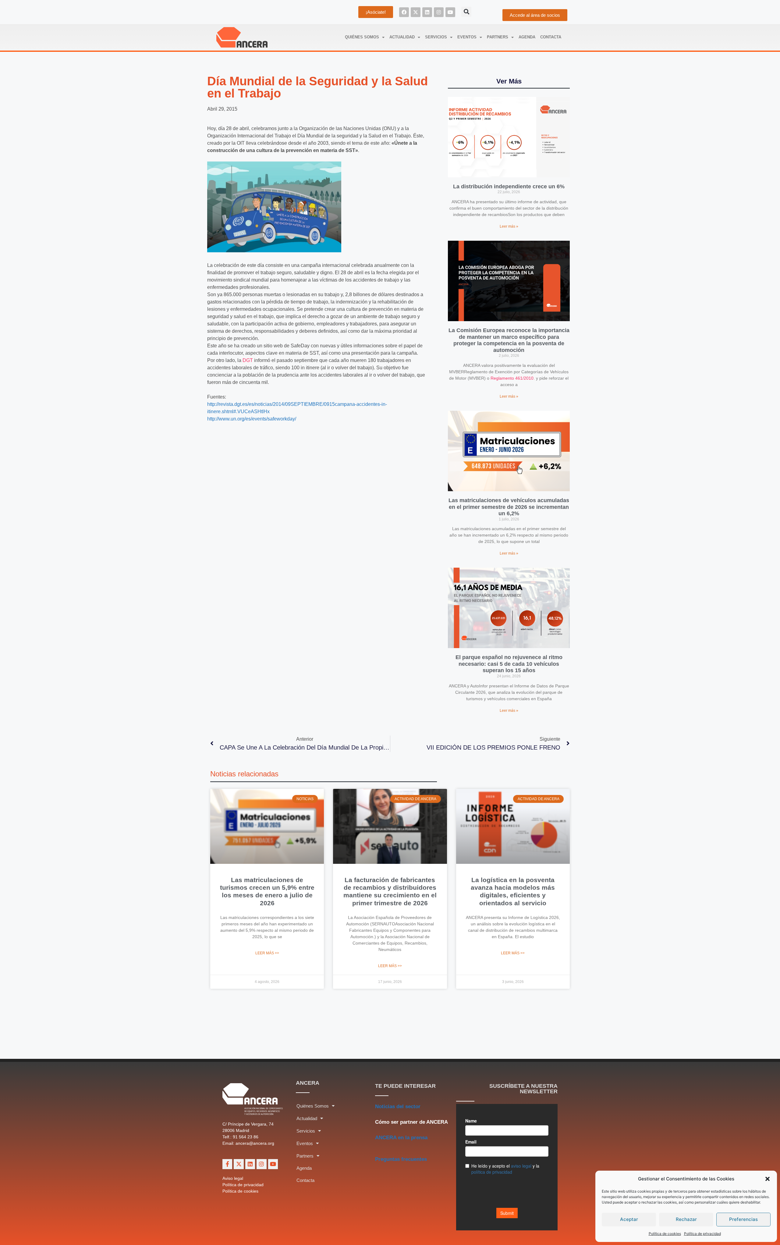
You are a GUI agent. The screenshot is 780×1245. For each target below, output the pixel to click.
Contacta (550, 37)
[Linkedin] (427, 12)
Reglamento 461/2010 (512, 378)
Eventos (467, 37)
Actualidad (402, 37)
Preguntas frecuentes (401, 1159)
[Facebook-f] (227, 1164)
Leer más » (509, 226)
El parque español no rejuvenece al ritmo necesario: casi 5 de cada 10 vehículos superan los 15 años (509, 663)
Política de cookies (665, 1233)
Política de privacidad (702, 1233)
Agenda (527, 37)
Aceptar (629, 1219)
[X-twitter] (415, 12)
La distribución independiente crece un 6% (509, 186)
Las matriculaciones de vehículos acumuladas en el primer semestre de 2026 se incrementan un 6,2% (508, 506)
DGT (248, 360)
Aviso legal (232, 1178)
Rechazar (686, 1219)
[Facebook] (404, 12)
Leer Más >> (267, 953)
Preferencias (743, 1219)
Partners (497, 37)
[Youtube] (450, 12)
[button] (767, 1179)
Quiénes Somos (362, 37)
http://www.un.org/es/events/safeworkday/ (251, 418)
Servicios (436, 37)
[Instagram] (439, 12)
